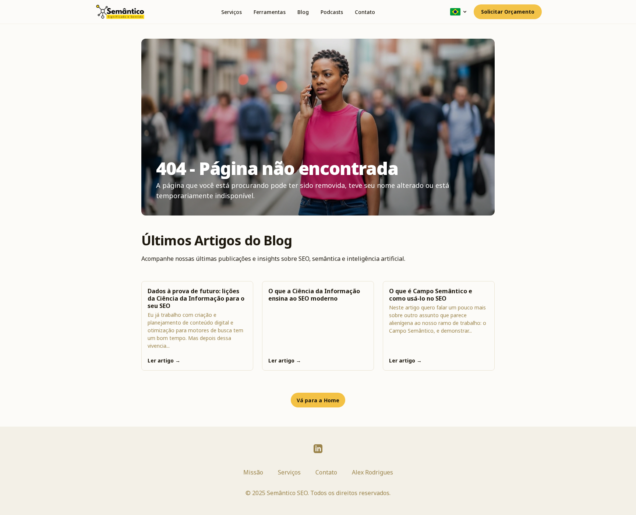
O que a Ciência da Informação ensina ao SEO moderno (314, 294)
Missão (253, 472)
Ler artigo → (164, 360)
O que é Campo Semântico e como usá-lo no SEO (430, 294)
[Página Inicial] (120, 11)
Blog (303, 11)
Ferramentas (270, 11)
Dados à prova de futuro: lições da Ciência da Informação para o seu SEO (196, 298)
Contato (365, 11)
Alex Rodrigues (372, 472)
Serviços (231, 11)
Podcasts (332, 11)
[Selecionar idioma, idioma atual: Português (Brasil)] (459, 11)
